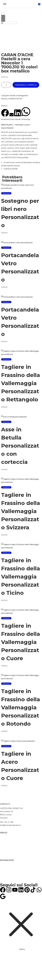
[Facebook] (3, 890)
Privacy (3, 874)
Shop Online (5, 840)
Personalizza (6, 193)
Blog (2, 849)
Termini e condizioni (8, 877)
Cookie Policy (6, 867)
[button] (5, 115)
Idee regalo (5, 846)
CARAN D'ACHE (15, 98)
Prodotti (3, 843)
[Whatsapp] (39, 890)
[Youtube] (15, 890)
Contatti (3, 853)
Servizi (3, 837)
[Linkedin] (21, 890)
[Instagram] (9, 890)
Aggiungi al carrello (26, 85)
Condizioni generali (8, 864)
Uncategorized (22, 95)
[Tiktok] (33, 890)
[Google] (3, 896)
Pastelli (12, 95)
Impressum (4, 871)
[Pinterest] (27, 890)
